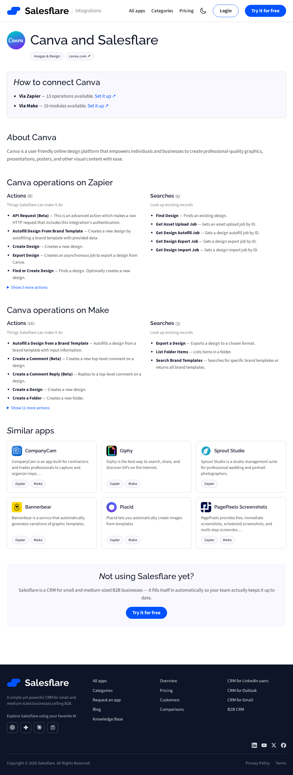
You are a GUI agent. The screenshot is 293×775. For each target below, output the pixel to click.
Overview (168, 681)
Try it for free (266, 10)
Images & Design (47, 56)
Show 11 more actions (30, 408)
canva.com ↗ (79, 56)
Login (226, 10)
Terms (281, 763)
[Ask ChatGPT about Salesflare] (12, 727)
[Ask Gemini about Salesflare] (25, 727)
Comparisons (172, 709)
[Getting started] (264, 745)
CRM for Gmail (240, 700)
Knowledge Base (108, 719)
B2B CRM (235, 709)
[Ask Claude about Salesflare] (39, 727)
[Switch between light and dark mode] (203, 10)
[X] (273, 745)
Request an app (107, 700)
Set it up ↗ (105, 96)
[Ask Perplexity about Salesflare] (52, 727)
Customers (169, 700)
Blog (97, 709)
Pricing (186, 10)
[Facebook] (283, 745)
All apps (137, 10)
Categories (162, 10)
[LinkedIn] (254, 745)
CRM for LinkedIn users (247, 681)
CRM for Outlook (242, 690)
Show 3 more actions (29, 287)
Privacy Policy (258, 763)
